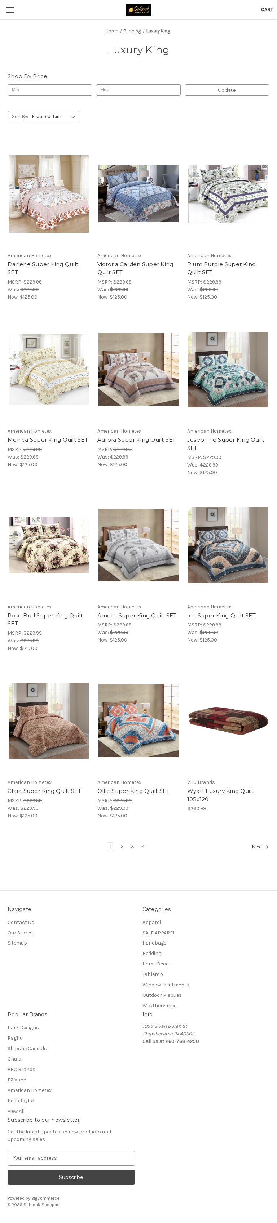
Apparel (151, 922)
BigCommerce (45, 1198)
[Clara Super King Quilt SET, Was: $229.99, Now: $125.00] (49, 721)
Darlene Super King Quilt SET (43, 268)
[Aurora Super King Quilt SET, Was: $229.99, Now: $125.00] (138, 370)
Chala (14, 1059)
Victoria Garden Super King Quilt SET (135, 268)
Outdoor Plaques (162, 995)
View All (16, 1111)
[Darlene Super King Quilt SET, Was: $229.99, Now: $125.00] (49, 194)
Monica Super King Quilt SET (48, 439)
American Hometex (30, 1090)
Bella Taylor (21, 1101)
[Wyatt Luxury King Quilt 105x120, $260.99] (228, 721)
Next (258, 847)
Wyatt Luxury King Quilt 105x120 (220, 795)
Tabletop (152, 974)
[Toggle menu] (10, 10)
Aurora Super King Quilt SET (136, 439)
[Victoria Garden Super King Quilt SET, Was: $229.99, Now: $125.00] (138, 194)
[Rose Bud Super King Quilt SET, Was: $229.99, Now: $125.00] (49, 545)
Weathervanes (159, 1006)
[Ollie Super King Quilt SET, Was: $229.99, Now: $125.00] (138, 721)
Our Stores (20, 933)
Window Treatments (165, 985)
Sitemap (17, 943)
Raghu (15, 1038)
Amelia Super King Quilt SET (137, 615)
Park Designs (23, 1028)
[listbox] (55, 116)
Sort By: (20, 116)
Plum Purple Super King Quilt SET (221, 268)
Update (227, 90)
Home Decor (156, 964)
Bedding (151, 953)
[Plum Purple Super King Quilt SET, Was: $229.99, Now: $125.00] (228, 194)
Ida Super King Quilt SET (221, 615)
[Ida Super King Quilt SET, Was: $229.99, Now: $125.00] (228, 545)
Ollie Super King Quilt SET (133, 790)
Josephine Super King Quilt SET (225, 443)
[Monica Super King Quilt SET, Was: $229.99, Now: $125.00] (49, 370)
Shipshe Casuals (27, 1048)
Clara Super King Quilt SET (45, 790)
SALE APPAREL (158, 933)
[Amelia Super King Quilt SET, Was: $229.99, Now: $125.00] (138, 545)
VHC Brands (21, 1069)
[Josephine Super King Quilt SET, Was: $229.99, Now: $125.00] (228, 370)
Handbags (154, 943)
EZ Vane (17, 1080)
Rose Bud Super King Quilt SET (45, 619)
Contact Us (21, 922)
